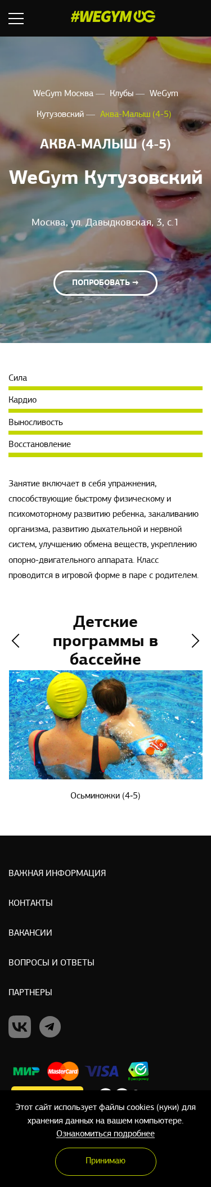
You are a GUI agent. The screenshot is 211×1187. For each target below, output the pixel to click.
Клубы (123, 93)
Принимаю (105, 1161)
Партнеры (30, 993)
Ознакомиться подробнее (105, 1134)
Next (195, 641)
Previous (15, 641)
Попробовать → (105, 283)
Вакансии (30, 933)
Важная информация (57, 873)
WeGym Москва (64, 93)
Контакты (30, 903)
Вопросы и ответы (51, 963)
